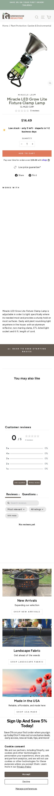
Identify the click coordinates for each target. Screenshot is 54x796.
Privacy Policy (24, 767)
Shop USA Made (27, 712)
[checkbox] (12, 515)
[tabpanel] (27, 528)
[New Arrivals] (27, 583)
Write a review (34, 483)
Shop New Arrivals (27, 612)
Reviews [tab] (13, 494)
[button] (27, 448)
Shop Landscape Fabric (27, 662)
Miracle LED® (27, 95)
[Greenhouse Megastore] (13, 15)
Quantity (27, 138)
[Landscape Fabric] (27, 633)
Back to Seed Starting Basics (29, 350)
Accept (26, 774)
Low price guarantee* (29, 167)
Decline (26, 781)
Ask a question (19, 483)
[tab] (30, 494)
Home (5, 26)
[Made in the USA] (27, 683)
